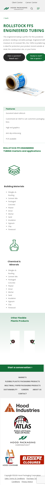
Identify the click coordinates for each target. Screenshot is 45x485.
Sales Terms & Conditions (15, 478)
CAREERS (25, 389)
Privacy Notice (27, 481)
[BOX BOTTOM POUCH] (27, 342)
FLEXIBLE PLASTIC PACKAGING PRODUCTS (22, 381)
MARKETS (22, 377)
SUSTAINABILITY (10, 389)
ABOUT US (37, 389)
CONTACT (22, 393)
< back (5, 18)
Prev (13, 342)
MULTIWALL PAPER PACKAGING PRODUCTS (23, 385)
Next (32, 342)
